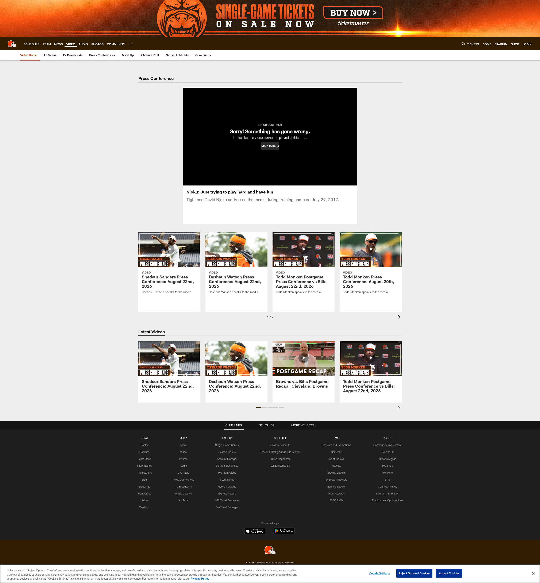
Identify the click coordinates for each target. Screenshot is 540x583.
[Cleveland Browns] (270, 550)
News (183, 444)
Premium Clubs (227, 472)
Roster (144, 444)
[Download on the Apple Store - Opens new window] (255, 531)
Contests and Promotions (336, 444)
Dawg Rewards (336, 493)
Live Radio (183, 472)
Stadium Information (387, 493)
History (144, 500)
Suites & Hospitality (227, 465)
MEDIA (183, 438)
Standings (144, 486)
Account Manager (227, 458)
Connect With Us (387, 486)
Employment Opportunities (387, 500)
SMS (387, 479)
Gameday (336, 451)
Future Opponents (280, 458)
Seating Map (227, 479)
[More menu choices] (130, 44)
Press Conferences (183, 479)
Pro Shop (387, 465)
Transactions (144, 472)
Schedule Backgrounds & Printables (280, 451)
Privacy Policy (200, 578)
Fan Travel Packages (227, 507)
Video (183, 451)
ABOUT (387, 438)
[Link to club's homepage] (12, 44)
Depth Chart (144, 458)
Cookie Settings (379, 573)
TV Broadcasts (183, 486)
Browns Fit (388, 451)
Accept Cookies (449, 573)
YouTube (183, 500)
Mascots (336, 465)
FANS (336, 438)
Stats (144, 479)
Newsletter (387, 472)
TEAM (144, 438)
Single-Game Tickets (227, 444)
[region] (270, 573)
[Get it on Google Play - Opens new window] (284, 533)
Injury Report (144, 465)
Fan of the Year (336, 458)
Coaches (144, 451)
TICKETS (227, 438)
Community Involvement (387, 444)
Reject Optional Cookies (414, 573)
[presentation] (400, 317)
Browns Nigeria (387, 458)
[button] (270, 146)
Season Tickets (227, 451)
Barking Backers (336, 486)
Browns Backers (336, 472)
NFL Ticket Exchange (227, 500)
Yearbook (144, 507)
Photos (183, 458)
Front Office (144, 493)
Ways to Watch (183, 493)
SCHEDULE (280, 438)
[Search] (463, 44)
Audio (183, 465)
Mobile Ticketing (227, 486)
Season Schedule (280, 444)
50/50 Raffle (336, 500)
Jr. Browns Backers (336, 479)
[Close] (533, 573)
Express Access (227, 493)
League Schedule (280, 465)
